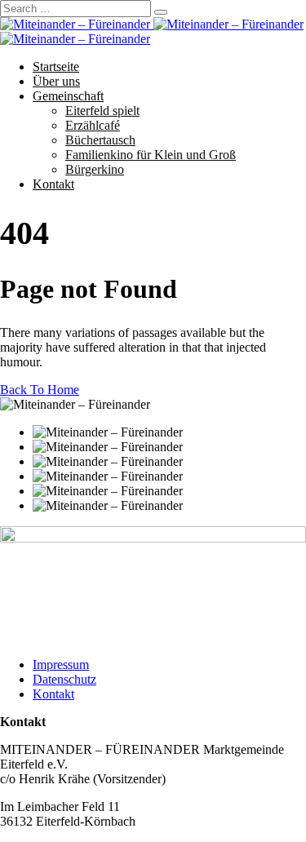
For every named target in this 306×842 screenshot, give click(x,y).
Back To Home (39, 390)
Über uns (56, 81)
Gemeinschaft (68, 96)
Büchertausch (100, 140)
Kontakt (53, 184)
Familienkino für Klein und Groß (150, 155)
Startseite (56, 66)
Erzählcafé (92, 125)
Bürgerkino (94, 169)
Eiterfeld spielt (102, 110)
